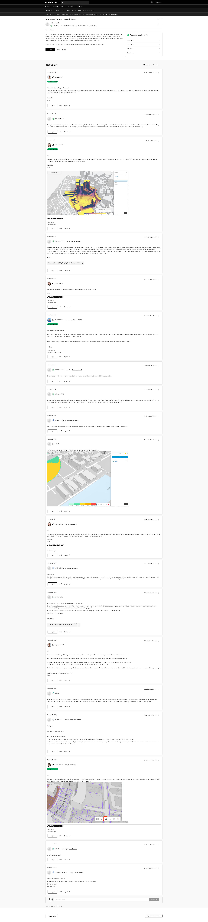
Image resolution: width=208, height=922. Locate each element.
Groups (74, 10)
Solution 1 (130, 40)
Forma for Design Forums (80, 14)
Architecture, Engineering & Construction (61, 14)
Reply (50, 50)
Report (64, 50)
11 (52, 439)
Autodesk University (88, 10)
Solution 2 (130, 44)
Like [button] (58, 49)
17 (52, 715)
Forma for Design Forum (94, 14)
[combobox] (75, 2)
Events (68, 10)
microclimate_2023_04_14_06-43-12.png (62, 263)
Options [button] (159, 19)
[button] (162, 24)
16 (52, 688)
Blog (63, 10)
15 (52, 640)
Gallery (79, 10)
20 (53, 867)
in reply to (73, 242)
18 (52, 760)
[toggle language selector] (151, 2)
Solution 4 (130, 53)
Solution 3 (130, 49)
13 (52, 563)
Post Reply (154, 900)
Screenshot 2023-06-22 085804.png (61, 624)
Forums (57, 10)
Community (49, 10)
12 (52, 519)
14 (52, 592)
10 (52, 415)
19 (52, 844)
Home (47, 14)
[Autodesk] (51, 2)
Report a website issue (154, 916)
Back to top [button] (52, 916)
